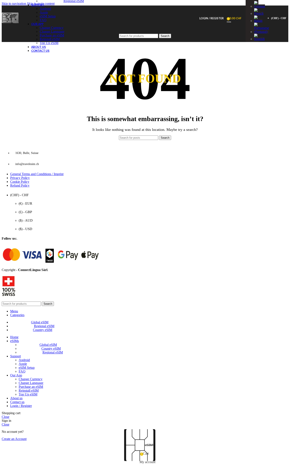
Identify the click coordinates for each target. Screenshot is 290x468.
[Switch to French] (258, 13)
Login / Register (21, 406)
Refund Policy (20, 185)
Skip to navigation (14, 3)
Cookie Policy (19, 181)
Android (45, 8)
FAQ (43, 20)
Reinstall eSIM (29, 390)
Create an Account (14, 439)
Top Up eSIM (49, 43)
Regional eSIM (52, 352)
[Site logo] (10, 23)
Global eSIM (48, 344)
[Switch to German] (259, 6)
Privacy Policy (20, 178)
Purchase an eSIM (31, 386)
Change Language (31, 383)
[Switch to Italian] (258, 20)
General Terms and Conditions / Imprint (36, 174)
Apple (44, 12)
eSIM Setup (48, 16)
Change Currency (51, 27)
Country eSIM (51, 348)
